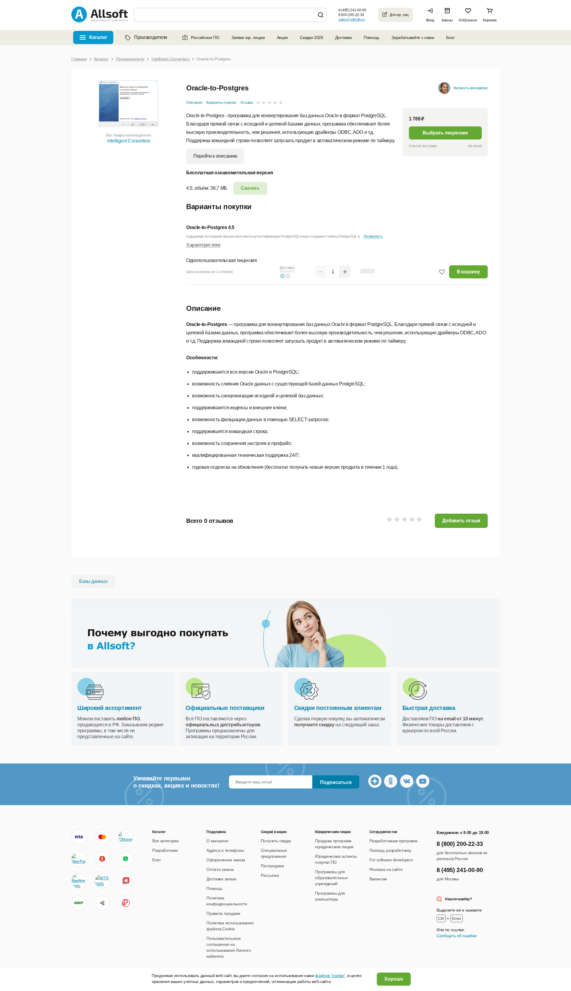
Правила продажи (223, 913)
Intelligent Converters (128, 140)
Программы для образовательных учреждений (331, 877)
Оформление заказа (225, 859)
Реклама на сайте (386, 869)
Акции (282, 37)
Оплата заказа (219, 869)
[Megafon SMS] (126, 859)
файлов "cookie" (330, 975)
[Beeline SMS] (79, 881)
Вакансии (378, 878)
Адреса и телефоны (225, 850)
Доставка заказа (221, 878)
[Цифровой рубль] (126, 903)
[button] (431, 14)
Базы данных (93, 581)
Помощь (371, 37)
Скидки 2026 (311, 37)
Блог (450, 37)
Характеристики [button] (203, 244)
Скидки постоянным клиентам (338, 708)
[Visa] (79, 837)
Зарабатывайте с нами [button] (412, 37)
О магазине (217, 840)
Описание (194, 103)
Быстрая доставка (428, 708)
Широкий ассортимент (109, 708)
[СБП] (102, 903)
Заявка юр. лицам (248, 37)
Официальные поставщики (225, 708)
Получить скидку (276, 840)
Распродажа (272, 865)
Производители (150, 37)
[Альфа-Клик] (102, 859)
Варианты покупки (221, 103)
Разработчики (165, 850)
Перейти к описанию (215, 156)
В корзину (468, 271)
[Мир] (79, 903)
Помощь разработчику (390, 850)
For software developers (391, 859)
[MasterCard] (102, 837)
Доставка (343, 37)
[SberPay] (79, 859)
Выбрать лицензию (445, 132)
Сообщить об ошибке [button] (456, 935)
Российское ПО (205, 37)
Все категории (165, 840)
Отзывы (246, 103)
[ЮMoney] (125, 837)
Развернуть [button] (373, 236)
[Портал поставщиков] (126, 881)
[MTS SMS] (102, 881)
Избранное (468, 20)
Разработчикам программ (393, 840)
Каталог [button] (98, 37)
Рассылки (270, 875)
